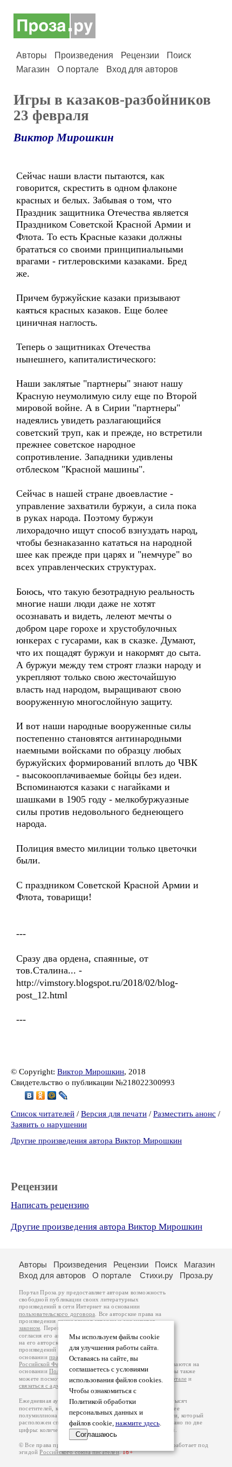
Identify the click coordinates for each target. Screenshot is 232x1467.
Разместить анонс (184, 1113)
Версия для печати (114, 1113)
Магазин (33, 69)
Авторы (31, 55)
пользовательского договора (57, 1314)
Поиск (179, 55)
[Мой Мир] (52, 1095)
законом (29, 1328)
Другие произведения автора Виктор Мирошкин (96, 1140)
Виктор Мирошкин (63, 137)
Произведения (83, 55)
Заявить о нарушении (49, 1124)
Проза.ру (196, 1275)
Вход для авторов (142, 69)
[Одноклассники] (40, 1095)
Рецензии (140, 55)
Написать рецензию (50, 1205)
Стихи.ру (156, 1275)
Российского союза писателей (79, 1452)
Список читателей (42, 1113)
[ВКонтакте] (29, 1095)
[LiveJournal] (63, 1095)
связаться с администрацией (56, 1386)
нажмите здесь (137, 1423)
